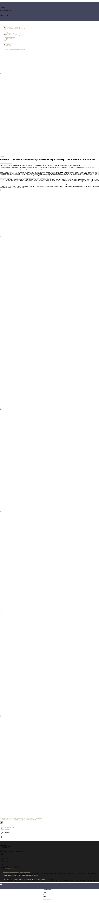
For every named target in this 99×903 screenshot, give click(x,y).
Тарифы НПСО (9, 44)
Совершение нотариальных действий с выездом (16, 35)
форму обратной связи (10, 868)
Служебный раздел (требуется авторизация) (15, 49)
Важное (4, 40)
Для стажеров (8, 46)
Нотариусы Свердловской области (13, 33)
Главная (4, 24)
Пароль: (44, 892)
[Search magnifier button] (1, 822)
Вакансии (5, 41)
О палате (5, 26)
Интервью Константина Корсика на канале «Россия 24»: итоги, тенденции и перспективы (21, 818)
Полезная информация (8, 43)
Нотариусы (5, 32)
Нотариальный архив (8, 38)
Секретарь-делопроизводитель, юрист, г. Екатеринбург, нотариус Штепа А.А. (20, 875)
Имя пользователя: (47, 889)
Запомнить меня (48, 895)
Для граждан (8, 45)
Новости (5, 39)
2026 (11, 163)
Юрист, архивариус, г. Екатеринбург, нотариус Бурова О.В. (16, 872)
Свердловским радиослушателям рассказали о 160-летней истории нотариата (18, 819)
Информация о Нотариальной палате (13, 27)
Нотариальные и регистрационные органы (15, 28)
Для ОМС (7, 48)
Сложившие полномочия (11, 34)
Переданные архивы (10, 37)
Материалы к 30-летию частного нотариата (15, 31)
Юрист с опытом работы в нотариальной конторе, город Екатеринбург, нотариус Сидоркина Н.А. (25, 879)
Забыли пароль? (47, 899)
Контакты (7, 29)
